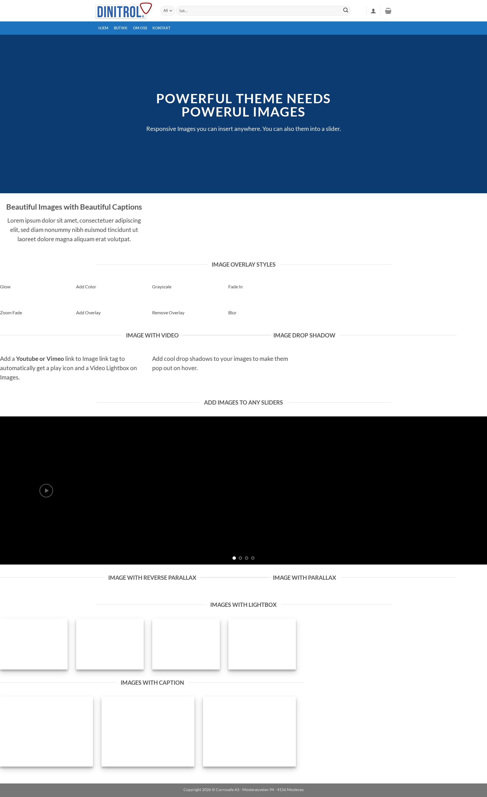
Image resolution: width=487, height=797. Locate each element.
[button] (373, 11)
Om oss (140, 28)
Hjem (103, 28)
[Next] (470, 490)
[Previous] (17, 490)
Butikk (121, 28)
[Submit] (346, 10)
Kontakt (161, 28)
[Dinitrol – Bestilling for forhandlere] (124, 11)
